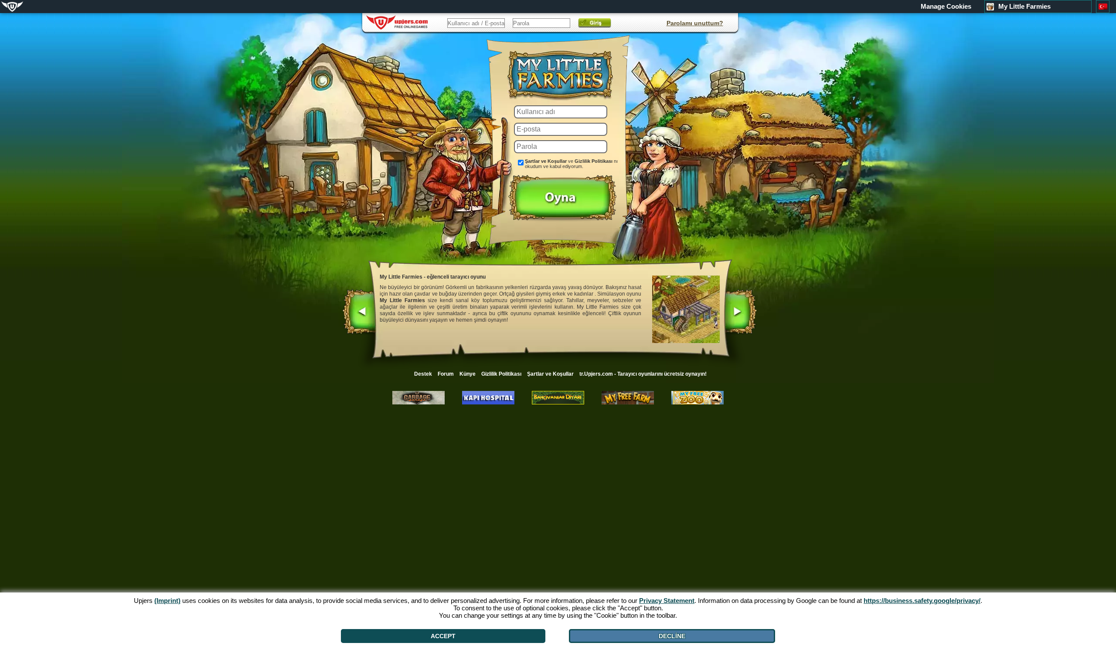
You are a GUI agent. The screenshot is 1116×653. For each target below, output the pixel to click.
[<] (359, 313)
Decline (672, 636)
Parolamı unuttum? (695, 23)
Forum (446, 374)
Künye (467, 374)
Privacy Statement (666, 600)
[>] (740, 313)
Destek (423, 374)
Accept (443, 636)
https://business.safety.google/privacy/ (922, 600)
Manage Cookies (946, 6)
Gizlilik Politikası (593, 161)
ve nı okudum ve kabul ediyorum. (571, 163)
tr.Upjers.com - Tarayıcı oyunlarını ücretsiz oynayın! (643, 374)
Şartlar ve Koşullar (546, 161)
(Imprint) (167, 600)
